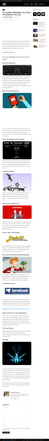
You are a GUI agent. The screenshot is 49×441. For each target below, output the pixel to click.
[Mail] (16, 398)
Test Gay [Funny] (7, 328)
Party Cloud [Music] (8, 63)
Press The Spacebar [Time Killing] (13, 139)
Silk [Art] (5, 340)
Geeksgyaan (7, 439)
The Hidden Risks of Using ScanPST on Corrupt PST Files (42, 35)
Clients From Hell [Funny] (10, 203)
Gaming (41, 4)
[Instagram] (14, 398)
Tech (27, 4)
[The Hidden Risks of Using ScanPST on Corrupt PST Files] (35, 35)
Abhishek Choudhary (8, 17)
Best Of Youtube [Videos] (10, 91)
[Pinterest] (9, 19)
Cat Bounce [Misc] (8, 171)
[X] (6, 19)
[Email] (12, 19)
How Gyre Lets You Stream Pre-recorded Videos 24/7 (42, 46)
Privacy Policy (15, 0)
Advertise (10, 0)
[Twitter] (39, 14)
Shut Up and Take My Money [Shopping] (15, 255)
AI (24, 4)
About (3, 0)
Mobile (36, 4)
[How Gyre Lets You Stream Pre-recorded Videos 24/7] (35, 46)
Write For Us (20, 0)
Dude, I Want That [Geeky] (11, 232)
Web (31, 4)
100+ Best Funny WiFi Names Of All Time (17, 309)
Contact (6, 0)
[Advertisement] (16, 31)
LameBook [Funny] (8, 283)
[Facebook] (3, 19)
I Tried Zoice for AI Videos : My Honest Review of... (42, 30)
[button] (45, 4)
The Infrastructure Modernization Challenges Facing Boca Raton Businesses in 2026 (42, 24)
